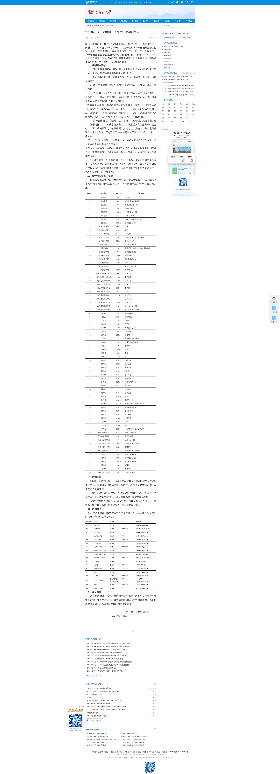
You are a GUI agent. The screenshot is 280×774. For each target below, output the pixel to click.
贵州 (193, 114)
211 (178, 121)
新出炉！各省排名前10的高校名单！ (97, 736)
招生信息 (124, 21)
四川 (181, 107)
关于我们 (94, 752)
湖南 (163, 111)
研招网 (89, 25)
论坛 (140, 2)
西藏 (187, 118)
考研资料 (178, 21)
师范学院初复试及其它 (94, 694)
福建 (193, 111)
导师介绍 (113, 21)
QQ (177, 2)
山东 (163, 107)
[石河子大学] (100, 13)
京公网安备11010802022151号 (169, 757)
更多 (155, 684)
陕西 (187, 104)
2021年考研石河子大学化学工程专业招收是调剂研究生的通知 (108, 646)
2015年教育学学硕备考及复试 (97, 716)
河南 (181, 111)
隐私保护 (119, 752)
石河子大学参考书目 (183, 33)
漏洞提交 (138, 752)
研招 (145, 2)
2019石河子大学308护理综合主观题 (99, 688)
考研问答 (156, 21)
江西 (175, 114)
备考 (120, 2)
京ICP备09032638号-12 (153, 757)
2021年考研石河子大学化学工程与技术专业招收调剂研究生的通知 (109, 662)
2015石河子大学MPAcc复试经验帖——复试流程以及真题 (106, 707)
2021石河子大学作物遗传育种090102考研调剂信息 (104, 652)
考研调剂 (145, 21)
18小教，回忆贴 (92, 713)
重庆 (169, 111)
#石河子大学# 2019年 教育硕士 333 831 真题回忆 (104, 691)
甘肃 (181, 114)
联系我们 (145, 752)
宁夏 (181, 118)
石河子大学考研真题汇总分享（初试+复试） (176, 79)
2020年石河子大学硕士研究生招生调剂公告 (101, 668)
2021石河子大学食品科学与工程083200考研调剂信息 (105, 659)
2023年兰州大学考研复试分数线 (96, 745)
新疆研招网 (95, 25)
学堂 (135, 2)
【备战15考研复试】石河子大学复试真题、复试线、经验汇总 (108, 710)
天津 (187, 107)
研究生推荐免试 (168, 65)
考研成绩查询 (167, 58)
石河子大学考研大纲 (169, 38)
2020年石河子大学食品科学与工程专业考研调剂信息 (105, 671)
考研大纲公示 (167, 62)
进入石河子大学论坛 (189, 73)
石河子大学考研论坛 (95, 720)
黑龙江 (164, 121)
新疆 (163, 118)
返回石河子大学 (93, 675)
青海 (175, 118)
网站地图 (151, 752)
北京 (163, 104)
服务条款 (113, 752)
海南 (169, 118)
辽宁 (169, 107)
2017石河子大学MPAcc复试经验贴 (98, 703)
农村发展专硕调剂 (169, 82)
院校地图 (157, 752)
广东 (181, 104)
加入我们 (126, 752)
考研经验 (167, 21)
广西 (187, 114)
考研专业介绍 (167, 68)
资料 (150, 2)
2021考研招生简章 (173, 752)
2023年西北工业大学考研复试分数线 (133, 745)
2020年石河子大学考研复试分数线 (174, 46)
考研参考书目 (167, 55)
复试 (125, 2)
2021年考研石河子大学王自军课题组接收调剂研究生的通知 (107, 649)
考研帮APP (192, 2)
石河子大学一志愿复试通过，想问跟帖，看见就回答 (104, 700)
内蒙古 (171, 121)
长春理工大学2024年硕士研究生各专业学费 (135, 736)
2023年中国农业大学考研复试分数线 (133, 742)
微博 (172, 2)
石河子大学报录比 (168, 33)
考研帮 (96, 2)
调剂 (130, 2)
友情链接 (132, 752)
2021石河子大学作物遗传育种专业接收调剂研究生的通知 (106, 656)
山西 (169, 114)
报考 (115, 2)
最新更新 (164, 752)
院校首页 (91, 21)
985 (183, 121)
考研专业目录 (167, 52)
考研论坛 (189, 21)
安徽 (175, 111)
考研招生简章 (167, 49)
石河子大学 (103, 25)
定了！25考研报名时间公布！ (131, 733)
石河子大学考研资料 (185, 38)
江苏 (169, 104)
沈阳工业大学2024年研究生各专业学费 (133, 739)
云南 (163, 114)
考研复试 (134, 21)
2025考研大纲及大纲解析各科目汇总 (97, 733)
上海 (175, 104)
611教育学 (90, 697)
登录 (167, 2)
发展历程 (100, 752)
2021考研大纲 (184, 752)
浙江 (193, 107)
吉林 (187, 111)
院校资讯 (102, 21)
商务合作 (107, 752)
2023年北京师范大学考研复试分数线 (97, 742)
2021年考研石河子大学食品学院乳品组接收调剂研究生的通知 (108, 665)
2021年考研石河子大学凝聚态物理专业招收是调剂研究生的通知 (108, 643)
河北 (175, 107)
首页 (110, 2)
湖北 (193, 104)
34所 (189, 121)
